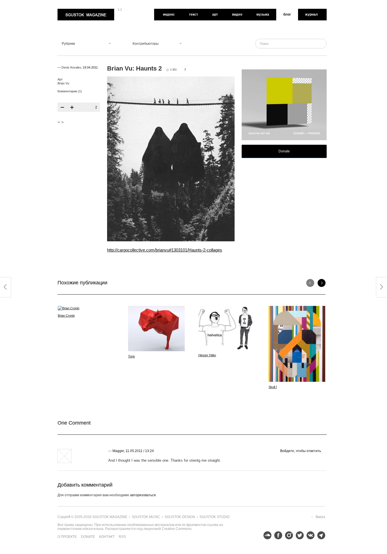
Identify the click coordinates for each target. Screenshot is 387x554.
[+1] (72, 107)
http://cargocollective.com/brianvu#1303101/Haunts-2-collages (164, 250)
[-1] (62, 107)
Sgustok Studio (214, 517)
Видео (237, 14)
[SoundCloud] (266, 535)
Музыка (262, 14)
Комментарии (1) (70, 91)
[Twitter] (298, 535)
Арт (215, 14)
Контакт (106, 537)
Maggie (118, 451)
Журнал (311, 14)
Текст (193, 14)
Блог (287, 14)
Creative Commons (177, 529)
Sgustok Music (146, 517)
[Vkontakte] (309, 535)
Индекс (169, 14)
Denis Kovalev (71, 67)
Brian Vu (63, 83)
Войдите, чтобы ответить (300, 451)
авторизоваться (143, 495)
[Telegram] (319, 535)
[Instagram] (287, 535)
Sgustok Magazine (72, 11)
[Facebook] (276, 535)
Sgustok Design (180, 517)
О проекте (67, 537)
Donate (284, 151)
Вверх (320, 517)
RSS (122, 537)
